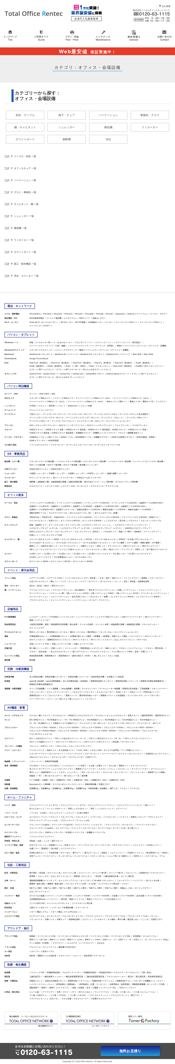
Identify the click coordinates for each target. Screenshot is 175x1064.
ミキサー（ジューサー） (69, 772)
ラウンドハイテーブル (145, 824)
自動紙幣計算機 (117, 624)
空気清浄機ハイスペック (78, 677)
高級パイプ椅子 (125, 531)
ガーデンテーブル (36, 916)
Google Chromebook (38, 358)
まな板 (91, 765)
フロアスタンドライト (121, 845)
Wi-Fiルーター (67, 322)
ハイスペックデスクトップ (65, 350)
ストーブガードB (151, 695)
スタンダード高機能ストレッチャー (148, 981)
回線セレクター (99, 318)
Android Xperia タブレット (117, 374)
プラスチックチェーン (38, 600)
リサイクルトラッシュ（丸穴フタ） (44, 998)
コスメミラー (138, 845)
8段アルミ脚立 (80, 888)
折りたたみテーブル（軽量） (107, 513)
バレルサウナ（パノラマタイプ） (80, 943)
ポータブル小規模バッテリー (41, 896)
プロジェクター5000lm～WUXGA (72, 730)
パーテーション (108, 115)
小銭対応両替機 (36, 624)
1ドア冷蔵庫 (34, 780)
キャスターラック (48, 549)
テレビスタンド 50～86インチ (93, 723)
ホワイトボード (25, 139)
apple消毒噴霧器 (53, 681)
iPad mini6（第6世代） (123, 366)
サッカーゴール (80, 856)
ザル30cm (33, 765)
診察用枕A (114, 984)
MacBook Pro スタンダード (92, 354)
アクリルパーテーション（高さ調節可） (69, 590)
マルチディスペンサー (71, 972)
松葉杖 (81, 987)
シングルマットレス (105, 808)
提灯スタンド (57, 841)
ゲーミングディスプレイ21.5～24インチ (46, 417)
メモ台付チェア (109, 531)
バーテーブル (95, 817)
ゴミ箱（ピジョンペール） (145, 992)
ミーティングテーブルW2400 (124, 503)
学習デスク (53, 520)
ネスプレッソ (123, 769)
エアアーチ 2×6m (37, 578)
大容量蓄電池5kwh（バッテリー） (44, 899)
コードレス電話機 (53, 318)
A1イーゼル (142, 639)
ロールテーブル (149, 936)
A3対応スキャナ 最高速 (39, 433)
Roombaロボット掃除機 (39, 784)
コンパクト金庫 (102, 624)
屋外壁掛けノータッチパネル (99, 632)
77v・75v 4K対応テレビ (74, 720)
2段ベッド (148, 805)
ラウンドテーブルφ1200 (62, 824)
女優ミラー (34, 848)
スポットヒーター (36, 692)
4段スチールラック (150, 546)
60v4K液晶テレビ (112, 720)
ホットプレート (121, 772)
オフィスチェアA (56, 525)
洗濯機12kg (81, 788)
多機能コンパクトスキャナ (104, 433)
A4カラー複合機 (54, 465)
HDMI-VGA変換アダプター (122, 437)
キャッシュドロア (36, 628)
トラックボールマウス (38, 445)
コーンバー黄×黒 (99, 873)
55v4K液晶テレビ (130, 720)
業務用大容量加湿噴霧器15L (152, 681)
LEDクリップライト (127, 987)
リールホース (99, 919)
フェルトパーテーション (149, 590)
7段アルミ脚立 (65, 888)
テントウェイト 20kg (158, 939)
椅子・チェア (66, 115)
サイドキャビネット (37, 520)
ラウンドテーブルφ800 (39, 824)
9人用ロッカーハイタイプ (99, 553)
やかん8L (112, 765)
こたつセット (90, 699)
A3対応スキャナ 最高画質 (62, 433)
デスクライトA (97, 486)
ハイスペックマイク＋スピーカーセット (82, 753)
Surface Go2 (78, 374)
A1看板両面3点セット (38, 636)
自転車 (32, 955)
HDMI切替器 (53, 440)
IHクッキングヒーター (91, 772)
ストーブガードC (36, 699)
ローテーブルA (104, 828)
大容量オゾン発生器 (115, 677)
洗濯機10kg (68, 788)
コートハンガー (71, 648)
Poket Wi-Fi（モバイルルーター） (43, 322)
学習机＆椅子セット (37, 853)
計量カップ (101, 765)
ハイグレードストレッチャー (41, 984)
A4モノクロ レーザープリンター (43, 425)
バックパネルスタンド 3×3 (76, 578)
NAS (53, 394)
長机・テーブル (25, 115)
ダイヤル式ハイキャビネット (68, 543)
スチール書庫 (132, 543)
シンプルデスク (110, 520)
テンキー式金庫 (86, 624)
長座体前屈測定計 (155, 976)
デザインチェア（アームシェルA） (44, 820)
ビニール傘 (34, 992)
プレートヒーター (137, 772)
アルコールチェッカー (116, 976)
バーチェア (123, 817)
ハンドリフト (138, 880)
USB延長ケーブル (36, 437)
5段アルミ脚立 (35, 888)
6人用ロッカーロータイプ (139, 553)
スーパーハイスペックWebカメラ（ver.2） (132, 398)
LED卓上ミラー (153, 845)
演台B (39, 585)
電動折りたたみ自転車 (46, 955)
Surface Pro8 (35, 374)
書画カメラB (148, 401)
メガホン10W (81, 750)
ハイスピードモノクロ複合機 (68, 461)
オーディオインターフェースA (79, 445)
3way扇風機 (66, 688)
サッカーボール (65, 856)
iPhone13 (58, 314)
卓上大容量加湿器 (70, 681)
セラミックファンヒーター (58, 692)
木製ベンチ (49, 919)
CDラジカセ (61, 746)
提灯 (108, 578)
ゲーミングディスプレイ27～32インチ (82, 417)
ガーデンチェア (53, 916)
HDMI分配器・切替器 (145, 437)
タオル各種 (66, 998)
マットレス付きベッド (56, 808)
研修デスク (154, 517)
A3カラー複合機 (70, 465)
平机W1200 (47, 517)
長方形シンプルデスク (128, 520)
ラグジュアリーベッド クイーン (101, 805)
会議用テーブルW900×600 (150, 503)
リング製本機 (107, 482)
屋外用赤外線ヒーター (88, 695)
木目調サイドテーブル (74, 832)
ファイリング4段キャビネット (71, 549)
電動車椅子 (34, 987)
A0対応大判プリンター (60, 469)
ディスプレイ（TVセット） (112, 417)
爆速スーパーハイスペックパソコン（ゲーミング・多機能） (142, 345)
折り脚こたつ (133, 828)
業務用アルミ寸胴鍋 (156, 772)
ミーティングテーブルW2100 (96, 503)
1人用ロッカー (35, 553)
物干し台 (113, 788)
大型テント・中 (124, 939)
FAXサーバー (84, 318)
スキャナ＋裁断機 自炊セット (130, 433)
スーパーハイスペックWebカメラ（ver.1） (93, 398)
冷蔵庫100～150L (63, 780)
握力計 (130, 976)
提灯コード (117, 578)
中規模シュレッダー (57, 473)
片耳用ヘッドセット (37, 406)
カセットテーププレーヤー (80, 746)
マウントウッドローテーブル (83, 828)
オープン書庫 (118, 543)
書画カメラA (135, 401)
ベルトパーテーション (60, 596)
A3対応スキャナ (119, 429)
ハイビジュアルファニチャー (41, 836)
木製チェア (61, 919)
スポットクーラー (159, 688)
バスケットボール (97, 856)
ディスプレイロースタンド (63, 421)
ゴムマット (87, 919)
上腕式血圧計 (35, 976)
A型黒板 (106, 636)
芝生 (125, 581)
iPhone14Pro (35, 314)
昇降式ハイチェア (138, 817)
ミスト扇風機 (53, 688)
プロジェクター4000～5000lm (139, 727)
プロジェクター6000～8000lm (102, 730)
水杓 (58, 992)
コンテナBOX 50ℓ (36, 903)
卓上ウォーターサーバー (39, 769)
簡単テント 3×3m (75, 939)
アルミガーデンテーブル (72, 916)
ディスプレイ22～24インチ (80, 414)
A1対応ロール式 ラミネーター (89, 477)
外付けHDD (44, 394)
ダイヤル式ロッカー (83, 557)
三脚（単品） (146, 972)
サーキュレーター (89, 688)
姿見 (137, 651)
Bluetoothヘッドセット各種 (80, 406)
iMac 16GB (148, 354)
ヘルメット (77, 955)
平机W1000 (34, 517)
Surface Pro (65, 374)
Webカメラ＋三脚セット (117, 401)
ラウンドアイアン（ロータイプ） (120, 824)
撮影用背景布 (147, 715)
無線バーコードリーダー (39, 620)
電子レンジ (34, 772)
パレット (117, 581)
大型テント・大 (140, 939)
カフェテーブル (62, 828)
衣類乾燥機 (93, 788)
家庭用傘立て (64, 655)
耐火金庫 (73, 624)
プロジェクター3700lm (114, 727)
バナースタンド (136, 636)
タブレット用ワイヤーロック (68, 369)
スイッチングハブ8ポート (126, 322)
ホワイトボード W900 (38, 561)
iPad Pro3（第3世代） (60, 363)
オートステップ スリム (68, 880)
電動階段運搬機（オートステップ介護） (149, 984)
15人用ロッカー (119, 553)
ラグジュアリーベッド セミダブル (43, 805)
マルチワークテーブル (58, 513)
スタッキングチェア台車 (51, 535)
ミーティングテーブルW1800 (69, 503)
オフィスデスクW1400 (92, 520)
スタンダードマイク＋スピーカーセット (46, 753)
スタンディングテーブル (151, 520)
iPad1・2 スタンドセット (100, 366)
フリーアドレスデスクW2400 (106, 517)
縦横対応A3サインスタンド (58, 639)
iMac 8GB (137, 354)
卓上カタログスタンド (60, 651)
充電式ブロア (104, 784)
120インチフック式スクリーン (69, 742)
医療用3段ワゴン (124, 981)
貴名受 (93, 578)
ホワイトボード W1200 (61, 561)
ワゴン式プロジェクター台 (40, 734)
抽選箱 (144, 578)
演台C (46, 585)
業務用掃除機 (90, 784)
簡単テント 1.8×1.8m (38, 939)
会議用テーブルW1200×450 (107, 506)
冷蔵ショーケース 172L (83, 644)
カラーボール (151, 856)
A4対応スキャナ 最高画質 (99, 429)
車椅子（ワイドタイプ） (59, 987)
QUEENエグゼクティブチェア (137, 528)
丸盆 (39, 841)
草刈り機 (121, 919)
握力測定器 (140, 976)
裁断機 (67, 139)
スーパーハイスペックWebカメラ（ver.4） (86, 401)
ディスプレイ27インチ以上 (105, 414)
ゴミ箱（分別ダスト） (38, 995)
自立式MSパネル (79, 596)
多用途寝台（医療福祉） (66, 984)
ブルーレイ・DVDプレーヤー (41, 746)
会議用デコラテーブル (65, 509)
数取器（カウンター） (83, 876)
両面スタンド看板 (119, 636)
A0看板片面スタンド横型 (80, 636)
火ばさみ (100, 943)
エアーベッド (121, 808)
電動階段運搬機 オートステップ (42, 880)
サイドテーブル (36, 832)
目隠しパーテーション (126, 590)
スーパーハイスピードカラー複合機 (148, 461)
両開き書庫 (145, 543)
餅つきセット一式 (71, 776)
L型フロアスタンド (80, 651)
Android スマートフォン (137, 314)
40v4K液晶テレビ (147, 720)
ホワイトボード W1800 (83, 561)
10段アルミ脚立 (95, 888)
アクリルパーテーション (39, 590)
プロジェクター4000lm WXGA (42, 730)
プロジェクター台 (149, 730)
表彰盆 (133, 581)
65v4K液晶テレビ (94, 720)
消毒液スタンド (36, 981)
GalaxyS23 (120, 314)
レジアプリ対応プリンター (108, 617)
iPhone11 (79, 314)
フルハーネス (43, 876)
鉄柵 (106, 596)
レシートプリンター (85, 617)
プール (162, 856)
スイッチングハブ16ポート (151, 322)
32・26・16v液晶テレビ (39, 723)
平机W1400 (59, 517)
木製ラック (139, 549)
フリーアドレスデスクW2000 (79, 517)
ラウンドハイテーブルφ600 (41, 828)
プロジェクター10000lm (128, 730)
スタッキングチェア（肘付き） (87, 531)
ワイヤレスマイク (36, 750)
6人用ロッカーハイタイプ (40, 557)
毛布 (92, 808)
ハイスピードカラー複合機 (119, 461)
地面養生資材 (143, 581)
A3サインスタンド (37, 639)
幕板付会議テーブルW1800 (139, 509)
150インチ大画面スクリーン (41, 742)
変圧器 (64, 899)
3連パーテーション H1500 (77, 593)
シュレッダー (66, 127)
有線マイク (51, 750)
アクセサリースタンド (99, 651)
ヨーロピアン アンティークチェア (43, 817)
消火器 (98, 876)
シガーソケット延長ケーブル (41, 951)
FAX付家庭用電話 (36, 318)
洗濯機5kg (33, 788)
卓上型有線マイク (66, 750)
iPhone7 (109, 314)
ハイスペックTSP (36, 972)
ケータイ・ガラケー (158, 314)
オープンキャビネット (69, 546)
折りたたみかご (85, 992)
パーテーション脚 (56, 593)
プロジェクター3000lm (69, 727)
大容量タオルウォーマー (101, 998)
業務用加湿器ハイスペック (127, 681)
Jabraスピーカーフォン (39, 757)
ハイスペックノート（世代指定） (128, 342)
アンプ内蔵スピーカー (130, 750)
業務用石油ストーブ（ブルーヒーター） (46, 695)
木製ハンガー (56, 648)
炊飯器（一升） (36, 776)
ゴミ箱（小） (125, 992)
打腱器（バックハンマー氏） (105, 987)
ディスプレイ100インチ (39, 421)
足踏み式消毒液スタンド (55, 981)
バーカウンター (110, 817)
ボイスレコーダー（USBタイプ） (83, 757)
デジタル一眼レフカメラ (39, 715)
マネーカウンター (149, 624)
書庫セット (34, 546)
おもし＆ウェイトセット (124, 639)
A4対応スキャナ (36, 429)
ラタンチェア (81, 817)
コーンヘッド (84, 873)
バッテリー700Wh (82, 896)
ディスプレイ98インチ (136, 417)
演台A (31, 585)
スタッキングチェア (63, 531)
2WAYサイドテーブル (54, 832)
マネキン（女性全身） (38, 651)
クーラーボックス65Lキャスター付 (73, 936)
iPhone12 (68, 314)
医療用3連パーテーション (79, 981)
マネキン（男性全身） (155, 648)
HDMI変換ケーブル (83, 437)
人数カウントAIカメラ (38, 907)
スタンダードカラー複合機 (94, 461)
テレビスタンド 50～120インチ (90, 421)
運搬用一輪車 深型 (37, 884)
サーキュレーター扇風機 (109, 688)
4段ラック (101, 546)
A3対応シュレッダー (96, 473)
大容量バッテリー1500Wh (123, 896)
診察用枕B (125, 984)
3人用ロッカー (50, 553)
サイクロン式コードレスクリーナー (67, 784)
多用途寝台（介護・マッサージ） (93, 984)
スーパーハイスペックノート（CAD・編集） (48, 345)
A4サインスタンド (80, 639)
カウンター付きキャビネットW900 (44, 539)
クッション (73, 581)
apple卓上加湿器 (36, 681)
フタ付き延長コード (112, 899)
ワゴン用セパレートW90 (121, 651)
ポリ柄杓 (111, 919)
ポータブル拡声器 (111, 750)
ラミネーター (150, 127)
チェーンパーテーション (61, 600)
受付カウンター (58, 585)
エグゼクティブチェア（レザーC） (108, 528)
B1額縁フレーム (55, 845)
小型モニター (35, 414)
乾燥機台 (103, 788)
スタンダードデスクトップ (40, 350)
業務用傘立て (50, 655)
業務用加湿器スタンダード (102, 681)
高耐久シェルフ (87, 546)
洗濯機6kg (45, 788)
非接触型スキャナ (83, 433)
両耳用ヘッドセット (57, 406)
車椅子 (44, 987)
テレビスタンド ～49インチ (149, 723)
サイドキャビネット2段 (96, 549)
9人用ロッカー (80, 553)
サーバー (33, 394)
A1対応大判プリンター (38, 469)
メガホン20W (95, 750)
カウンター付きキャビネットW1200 (77, 539)
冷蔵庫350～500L (117, 780)
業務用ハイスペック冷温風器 (112, 695)
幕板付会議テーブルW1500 (114, 509)
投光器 (42, 873)
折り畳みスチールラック (157, 549)
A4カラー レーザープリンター (72, 425)
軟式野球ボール (153, 853)
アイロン (123, 788)
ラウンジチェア (55, 813)
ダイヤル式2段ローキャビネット (97, 543)
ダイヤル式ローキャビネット (41, 543)
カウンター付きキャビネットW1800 (110, 539)
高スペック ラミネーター (63, 477)
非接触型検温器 (53, 972)
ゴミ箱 (115, 992)
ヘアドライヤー (47, 992)
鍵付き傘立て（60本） (82, 655)
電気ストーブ (71, 695)
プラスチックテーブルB (137, 916)
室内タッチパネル (36, 632)
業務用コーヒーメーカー (86, 769)
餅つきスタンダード (53, 776)
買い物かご (34, 648)
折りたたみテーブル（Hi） (81, 513)
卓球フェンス (35, 856)
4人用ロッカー (65, 553)
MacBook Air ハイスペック (66, 354)
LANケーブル (52, 437)
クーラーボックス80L (99, 936)
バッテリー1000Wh (101, 896)
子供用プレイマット (135, 853)
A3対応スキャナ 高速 (137, 429)
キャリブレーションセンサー (118, 421)
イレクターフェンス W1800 (148, 596)
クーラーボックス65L (46, 936)
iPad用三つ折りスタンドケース (149, 366)
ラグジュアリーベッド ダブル (72, 805)
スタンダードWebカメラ (39, 398)
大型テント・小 (109, 939)
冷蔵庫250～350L (99, 780)
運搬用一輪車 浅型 (55, 884)
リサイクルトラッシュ (98, 995)
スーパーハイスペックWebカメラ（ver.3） (47, 401)
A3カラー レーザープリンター (99, 425)
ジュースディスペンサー (62, 769)
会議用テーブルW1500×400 (133, 506)
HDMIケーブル (66, 437)
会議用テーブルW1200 (39, 506)
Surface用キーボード (95, 374)
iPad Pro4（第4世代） (39, 363)
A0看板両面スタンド (59, 636)
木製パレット (146, 651)
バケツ (74, 992)
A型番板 (96, 636)
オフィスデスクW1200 (70, 520)
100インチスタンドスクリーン (137, 738)
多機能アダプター (101, 437)
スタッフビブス (156, 578)
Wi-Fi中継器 (80, 322)
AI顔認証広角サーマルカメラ (111, 972)
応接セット (34, 535)
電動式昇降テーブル (37, 513)
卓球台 (165, 853)
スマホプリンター (139, 425)
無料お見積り (130, 1051)
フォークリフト (123, 880)
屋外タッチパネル (77, 632)
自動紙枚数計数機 (58, 482)
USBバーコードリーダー (132, 617)
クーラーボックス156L (121, 936)
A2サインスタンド (152, 636)
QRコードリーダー (152, 617)
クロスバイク (64, 955)
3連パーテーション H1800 (102, 593)
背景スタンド (133, 715)
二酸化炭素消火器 (110, 876)
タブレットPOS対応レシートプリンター (58, 617)
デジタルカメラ (59, 715)
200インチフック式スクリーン (97, 742)
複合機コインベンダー (88, 465)
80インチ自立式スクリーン (40, 738)
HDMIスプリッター (37, 440)
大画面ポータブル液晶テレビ (65, 723)
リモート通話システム (38, 912)
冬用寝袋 (136, 936)
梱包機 (108, 127)
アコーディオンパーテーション (154, 593)
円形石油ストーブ (150, 692)
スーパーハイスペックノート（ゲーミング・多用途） (92, 345)
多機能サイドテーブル (96, 832)
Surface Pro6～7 (50, 374)
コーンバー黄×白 (116, 873)
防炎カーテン (70, 845)
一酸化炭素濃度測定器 (73, 976)
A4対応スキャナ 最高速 (76, 429)
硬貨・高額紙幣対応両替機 (56, 624)
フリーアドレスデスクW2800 (134, 517)
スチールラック (114, 546)
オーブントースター (140, 769)
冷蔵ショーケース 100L (39, 644)
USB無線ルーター (95, 322)
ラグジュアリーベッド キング (129, 805)
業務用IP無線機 (51, 761)
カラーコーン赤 (53, 873)
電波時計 (45, 848)
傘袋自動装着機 (36, 655)
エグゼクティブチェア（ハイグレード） (132, 525)
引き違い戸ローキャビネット (139, 539)
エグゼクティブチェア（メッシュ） (97, 525)
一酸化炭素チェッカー (52, 976)
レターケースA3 (68, 486)
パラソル (153, 916)
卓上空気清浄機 (36, 677)
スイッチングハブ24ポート (40, 325)
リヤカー (125, 884)
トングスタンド (68, 765)
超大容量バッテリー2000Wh (149, 896)
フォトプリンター (122, 425)
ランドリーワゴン (102, 992)
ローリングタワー (142, 888)
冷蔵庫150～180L (81, 780)
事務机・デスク (149, 115)
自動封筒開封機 (75, 482)
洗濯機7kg (56, 788)
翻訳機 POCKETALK (67, 947)
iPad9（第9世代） (143, 363)
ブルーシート (131, 873)
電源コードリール (76, 899)
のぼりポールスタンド (38, 581)
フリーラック (127, 549)
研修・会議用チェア (37, 525)
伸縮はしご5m (126, 888)
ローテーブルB (119, 828)
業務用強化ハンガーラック (91, 648)
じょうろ (145, 919)
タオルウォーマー (81, 998)
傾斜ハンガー (111, 648)
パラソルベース (36, 919)
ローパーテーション (37, 593)
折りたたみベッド (36, 808)
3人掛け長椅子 (83, 813)
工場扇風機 (144, 688)
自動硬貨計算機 (133, 624)
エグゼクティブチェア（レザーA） (44, 528)
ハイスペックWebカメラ (62, 398)
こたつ (49, 699)
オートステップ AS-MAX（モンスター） (97, 880)
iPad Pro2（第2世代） (82, 363)
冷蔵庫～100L (48, 780)
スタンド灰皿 (113, 655)
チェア (83, 581)
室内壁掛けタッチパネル (57, 632)
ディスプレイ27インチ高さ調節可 (133, 414)
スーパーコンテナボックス (58, 903)
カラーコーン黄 (69, 873)
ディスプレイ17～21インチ (54, 414)
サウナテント (58, 943)
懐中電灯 (33, 873)
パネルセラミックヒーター (83, 692)
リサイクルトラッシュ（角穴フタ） (125, 995)
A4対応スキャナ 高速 (54, 429)
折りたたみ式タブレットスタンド (97, 369)
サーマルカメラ (132, 972)
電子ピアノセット (91, 853)
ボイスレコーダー (59, 757)
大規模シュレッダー (76, 473)
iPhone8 (99, 314)
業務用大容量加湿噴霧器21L (41, 684)
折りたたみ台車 (152, 880)
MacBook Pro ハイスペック (118, 354)
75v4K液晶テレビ (54, 720)
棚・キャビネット (25, 127)
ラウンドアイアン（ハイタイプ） (89, 824)
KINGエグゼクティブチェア (41, 531)
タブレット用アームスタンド (41, 369)
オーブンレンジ (157, 769)
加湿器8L (84, 681)
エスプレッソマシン (107, 769)
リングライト (161, 401)
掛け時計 (55, 848)
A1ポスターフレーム (37, 845)
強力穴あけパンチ (91, 482)
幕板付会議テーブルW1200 (88, 509)
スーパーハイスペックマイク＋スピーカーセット (122, 753)
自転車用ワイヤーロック (94, 955)
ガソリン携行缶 (127, 876)
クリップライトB (102, 845)
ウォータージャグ (138, 765)
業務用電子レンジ (48, 772)
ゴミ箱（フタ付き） (59, 995)
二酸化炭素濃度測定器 (94, 976)
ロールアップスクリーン (99, 600)
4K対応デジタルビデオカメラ (80, 715)
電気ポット (123, 765)
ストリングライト (131, 578)
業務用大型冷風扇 (129, 688)
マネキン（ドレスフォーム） (131, 648)
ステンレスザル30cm (50, 765)
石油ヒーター (121, 692)
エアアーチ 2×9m (54, 578)
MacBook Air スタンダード (40, 354)
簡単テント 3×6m (92, 939)
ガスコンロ (107, 772)
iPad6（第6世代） (55, 366)
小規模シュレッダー (37, 473)
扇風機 (76, 688)
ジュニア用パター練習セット (119, 856)
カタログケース (36, 486)
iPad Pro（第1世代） (103, 363)
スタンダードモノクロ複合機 (41, 461)
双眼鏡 (32, 936)
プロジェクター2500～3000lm (42, 727)
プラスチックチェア (93, 916)
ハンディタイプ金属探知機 (61, 907)
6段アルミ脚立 (50, 888)
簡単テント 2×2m (57, 939)
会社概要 (166, 6)
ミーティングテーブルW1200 (41, 503)
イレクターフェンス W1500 (122, 596)
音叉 (88, 987)
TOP (6, 156)
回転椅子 (138, 531)
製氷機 (84, 776)
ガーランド (93, 581)
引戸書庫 (156, 543)
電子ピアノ (77, 853)
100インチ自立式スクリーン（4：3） (71, 738)
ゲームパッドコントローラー (41, 410)
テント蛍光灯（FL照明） (39, 943)
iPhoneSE (89, 314)
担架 (74, 987)
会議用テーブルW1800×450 (41, 509)
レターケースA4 (52, 486)
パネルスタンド (95, 596)
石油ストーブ (135, 692)
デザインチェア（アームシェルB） (76, 820)
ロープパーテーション (38, 596)
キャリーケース (49, 947)
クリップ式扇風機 (36, 688)
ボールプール (105, 581)
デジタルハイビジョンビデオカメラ (110, 715)
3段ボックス (113, 549)
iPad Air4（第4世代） (124, 363)
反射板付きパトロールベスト (151, 873)
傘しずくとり (99, 655)
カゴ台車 (92, 884)
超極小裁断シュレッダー (117, 473)
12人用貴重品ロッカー (63, 557)
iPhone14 (47, 314)
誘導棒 (32, 876)
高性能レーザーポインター (123, 742)
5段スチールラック (131, 546)
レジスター (34, 617)
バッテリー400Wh (64, 896)
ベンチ (63, 581)
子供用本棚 (53, 853)
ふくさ (46, 841)
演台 (108, 139)
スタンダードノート (83, 342)
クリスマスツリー (68, 848)
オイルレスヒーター (105, 692)
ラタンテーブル (67, 817)
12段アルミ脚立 (111, 888)
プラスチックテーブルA (115, 916)
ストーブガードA (134, 695)
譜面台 (104, 853)
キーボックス (82, 486)
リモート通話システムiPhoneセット (66, 912)
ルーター (109, 322)
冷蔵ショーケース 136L (61, 644)
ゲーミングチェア (151, 531)
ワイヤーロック (57, 445)
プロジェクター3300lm (91, 727)
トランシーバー (36, 761)
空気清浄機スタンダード (55, 677)
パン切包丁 (81, 765)
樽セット (54, 581)
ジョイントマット (117, 853)
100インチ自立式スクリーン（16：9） (105, 738)
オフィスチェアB (72, 525)
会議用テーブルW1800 (82, 506)
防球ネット (138, 856)
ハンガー (45, 648)
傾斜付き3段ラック (49, 546)
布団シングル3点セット (78, 808)
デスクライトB (112, 486)
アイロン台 (134, 788)
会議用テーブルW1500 (60, 506)
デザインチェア (154, 817)
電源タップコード (94, 899)
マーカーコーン (49, 856)
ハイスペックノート (102, 342)
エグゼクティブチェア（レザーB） (76, 528)
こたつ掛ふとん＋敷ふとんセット (68, 699)
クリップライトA (85, 845)
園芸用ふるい (133, 919)
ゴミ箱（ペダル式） (78, 995)
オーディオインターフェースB (107, 445)
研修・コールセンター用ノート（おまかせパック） (51, 342)
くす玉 (101, 578)
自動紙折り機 (43, 482)
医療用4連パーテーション (103, 981)
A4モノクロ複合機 (37, 465)
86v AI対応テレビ (36, 720)
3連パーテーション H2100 (127, 593)
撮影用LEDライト (162, 715)
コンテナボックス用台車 (108, 884)
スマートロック (82, 907)
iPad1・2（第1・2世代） (76, 366)
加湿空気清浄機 (97, 677)
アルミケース (35, 947)
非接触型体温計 (90, 972)
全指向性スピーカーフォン (157, 753)
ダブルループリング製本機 (126, 482)
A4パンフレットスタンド (101, 639)
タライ (66, 992)
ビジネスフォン (70, 318)
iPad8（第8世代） (37, 366)
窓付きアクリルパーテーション (102, 590)
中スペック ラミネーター (40, 477)
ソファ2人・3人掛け (38, 813)
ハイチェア (69, 813)
